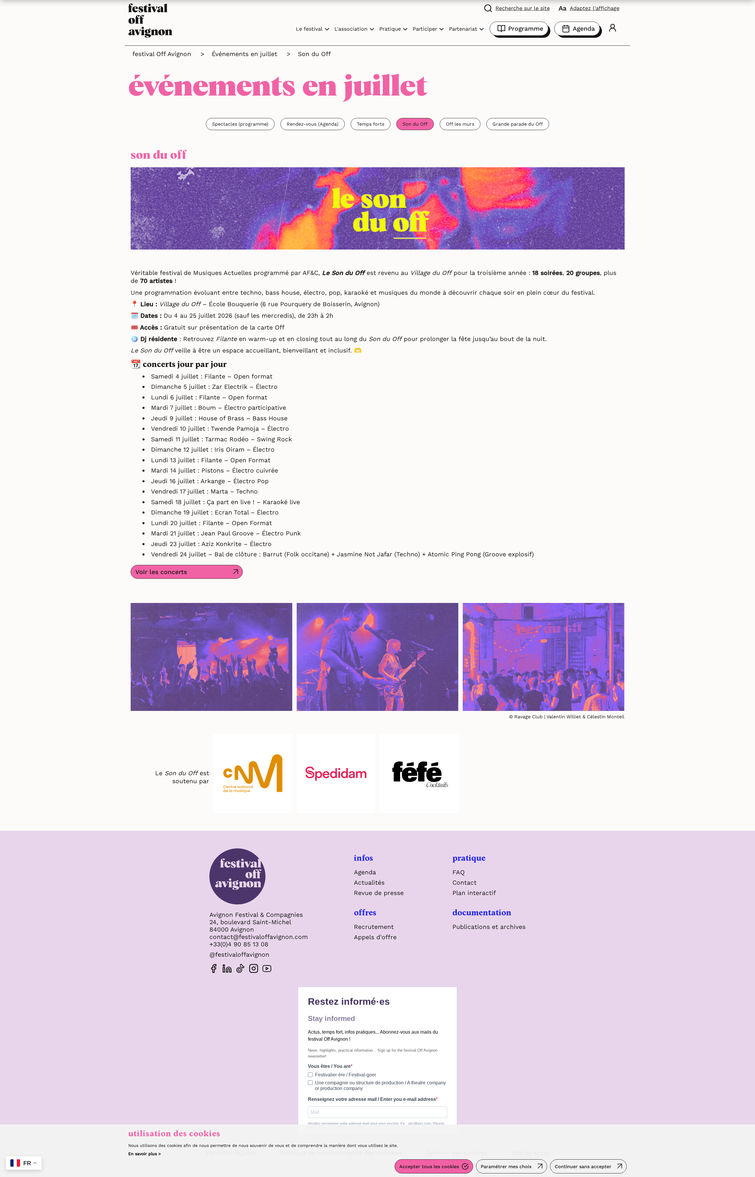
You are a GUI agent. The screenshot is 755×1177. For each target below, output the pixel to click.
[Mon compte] (612, 28)
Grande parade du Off (518, 124)
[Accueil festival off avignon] (150, 20)
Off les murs (460, 124)
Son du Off (415, 124)
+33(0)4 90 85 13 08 (238, 944)
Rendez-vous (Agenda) (313, 124)
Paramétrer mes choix (506, 1166)
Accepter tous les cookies (429, 1166)
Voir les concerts (161, 572)
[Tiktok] (240, 969)
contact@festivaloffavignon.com (258, 936)
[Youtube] (266, 969)
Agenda (584, 28)
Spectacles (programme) (240, 124)
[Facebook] (213, 969)
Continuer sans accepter (583, 1166)
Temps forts (370, 124)
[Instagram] (253, 969)
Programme (525, 28)
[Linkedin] (227, 969)
